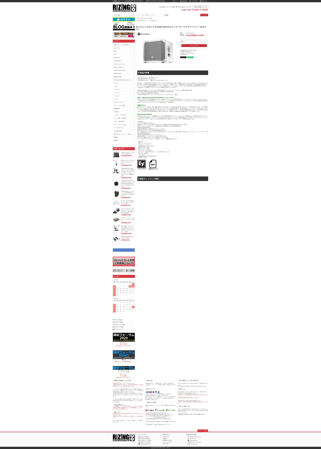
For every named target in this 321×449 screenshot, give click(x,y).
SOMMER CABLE (118, 76)
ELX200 (150, 18)
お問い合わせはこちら (119, 329)
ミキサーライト (117, 89)
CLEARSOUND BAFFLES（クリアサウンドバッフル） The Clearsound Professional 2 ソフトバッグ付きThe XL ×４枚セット (128, 183)
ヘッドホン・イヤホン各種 (120, 115)
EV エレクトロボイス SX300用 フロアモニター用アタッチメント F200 (127, 202)
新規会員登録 (184, 1)
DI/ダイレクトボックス (119, 102)
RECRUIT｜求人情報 (118, 326)
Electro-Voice (144, 18)
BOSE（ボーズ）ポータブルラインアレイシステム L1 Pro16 (128, 162)
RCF (115, 54)
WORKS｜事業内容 (118, 319)
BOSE (115, 51)
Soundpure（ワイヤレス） (120, 64)
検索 (167, 15)
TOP (138, 18)
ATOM (167, 443)
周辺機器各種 (117, 108)
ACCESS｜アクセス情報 (119, 324)
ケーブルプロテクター (119, 127)
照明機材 (116, 137)
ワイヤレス (116, 99)
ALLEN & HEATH (117, 60)
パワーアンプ (117, 92)
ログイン (176, 1)
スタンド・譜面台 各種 (119, 121)
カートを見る (204, 15)
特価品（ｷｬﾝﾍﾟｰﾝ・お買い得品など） (122, 45)
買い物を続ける (183, 54)
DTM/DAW (116, 111)
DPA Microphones (118, 73)
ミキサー (116, 86)
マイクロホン (117, 95)
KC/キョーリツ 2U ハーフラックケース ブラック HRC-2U (128, 219)
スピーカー (116, 83)
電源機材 (116, 140)
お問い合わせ (204, 1)
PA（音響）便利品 (118, 131)
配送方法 (165, 438)
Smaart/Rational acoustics (120, 70)
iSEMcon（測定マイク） (119, 67)
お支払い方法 (166, 436)
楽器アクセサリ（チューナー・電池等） (123, 134)
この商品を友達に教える (185, 51)
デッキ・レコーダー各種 (119, 105)
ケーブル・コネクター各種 (120, 124)
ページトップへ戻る (202, 430)
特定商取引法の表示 (167, 440)
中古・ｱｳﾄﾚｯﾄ (117, 48)
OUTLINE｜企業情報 (118, 322)
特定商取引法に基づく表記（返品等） (188, 50)
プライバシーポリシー (168, 442)
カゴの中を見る (194, 1)
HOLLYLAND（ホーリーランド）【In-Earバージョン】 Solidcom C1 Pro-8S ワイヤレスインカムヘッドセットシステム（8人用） (127, 229)
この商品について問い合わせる (187, 53)
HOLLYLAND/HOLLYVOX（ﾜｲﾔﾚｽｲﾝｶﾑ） (123, 80)
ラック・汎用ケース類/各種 (120, 118)
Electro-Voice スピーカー (143, 20)
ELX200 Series (153, 20)
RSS (164, 443)
